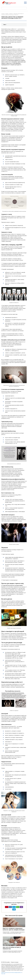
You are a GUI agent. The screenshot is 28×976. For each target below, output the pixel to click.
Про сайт (3, 973)
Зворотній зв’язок (5, 972)
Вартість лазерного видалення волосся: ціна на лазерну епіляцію (13, 929)
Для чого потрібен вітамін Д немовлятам (12, 948)
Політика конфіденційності (16, 972)
